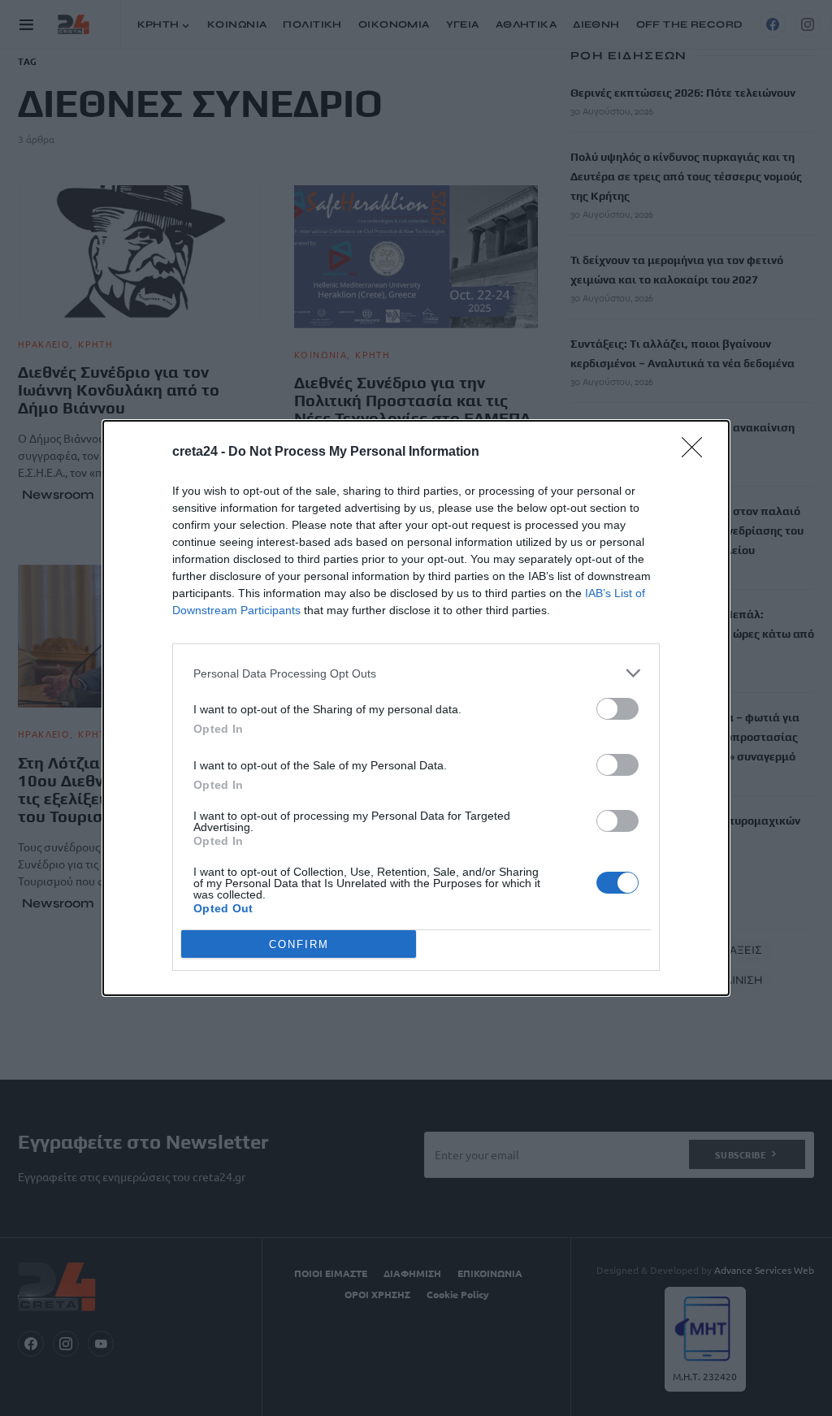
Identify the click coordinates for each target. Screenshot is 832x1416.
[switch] (617, 709)
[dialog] (416, 708)
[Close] (697, 452)
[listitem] (416, 673)
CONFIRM (299, 944)
